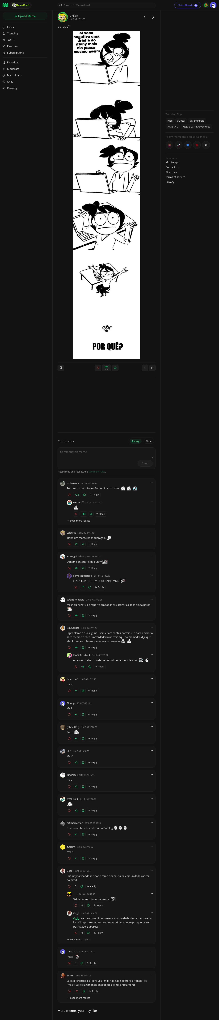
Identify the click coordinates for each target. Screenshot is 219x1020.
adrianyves (72, 483)
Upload (26, 16)
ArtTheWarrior (74, 822)
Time (149, 441)
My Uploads (14, 75)
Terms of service (175, 177)
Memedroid (197, 120)
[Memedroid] (5, 5)
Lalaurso (71, 532)
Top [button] (9, 40)
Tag (171, 120)
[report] (145, 368)
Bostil (182, 120)
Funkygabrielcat (75, 556)
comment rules (96, 471)
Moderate (13, 69)
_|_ (75, 894)
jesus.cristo (73, 627)
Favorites (13, 62)
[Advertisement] (190, 60)
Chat (10, 81)
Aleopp (70, 703)
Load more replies (80, 520)
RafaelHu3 (72, 679)
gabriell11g (73, 726)
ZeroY (70, 975)
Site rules (171, 172)
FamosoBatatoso (83, 575)
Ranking (12, 88)
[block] (152, 368)
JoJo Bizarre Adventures (197, 126)
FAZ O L (173, 126)
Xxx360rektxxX (82, 655)
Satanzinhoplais (75, 599)
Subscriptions (15, 52)
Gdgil (69, 870)
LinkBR (73, 15)
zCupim (71, 846)
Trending (12, 33)
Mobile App (172, 162)
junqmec (71, 774)
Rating (135, 441)
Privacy (170, 182)
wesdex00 (79, 502)
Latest (11, 27)
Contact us (172, 167)
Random (12, 46)
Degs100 (71, 951)
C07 (69, 751)
